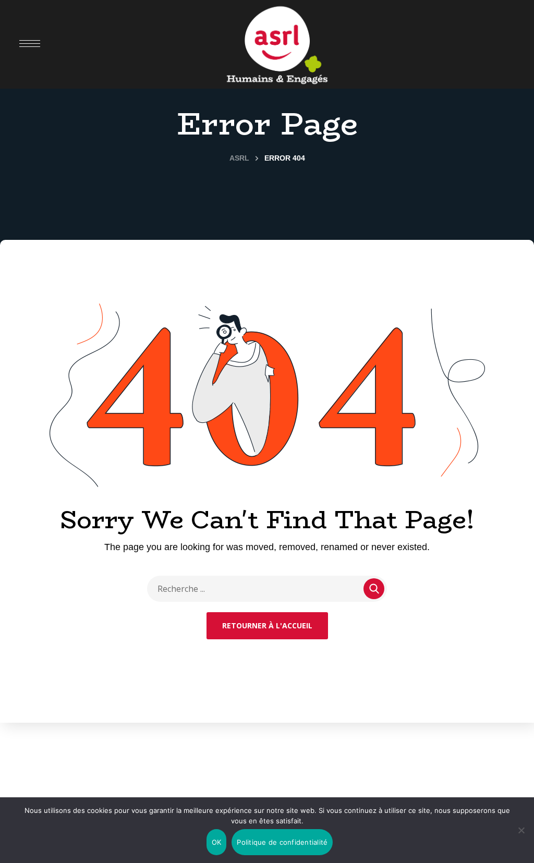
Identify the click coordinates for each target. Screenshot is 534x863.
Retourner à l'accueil (267, 625)
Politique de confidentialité (282, 842)
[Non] (521, 830)
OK (217, 842)
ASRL (239, 158)
